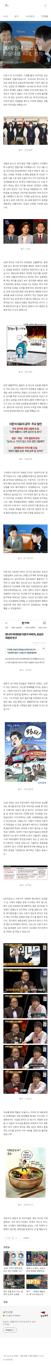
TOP (45, 1357)
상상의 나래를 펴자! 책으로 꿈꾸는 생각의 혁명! (19, 1323)
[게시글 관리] (16, 1238)
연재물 (45, 16)
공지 (16, 16)
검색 (39, 6)
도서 (5, 16)
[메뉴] (45, 5)
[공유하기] (13, 1238)
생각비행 (7, 1312)
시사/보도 (30, 16)
